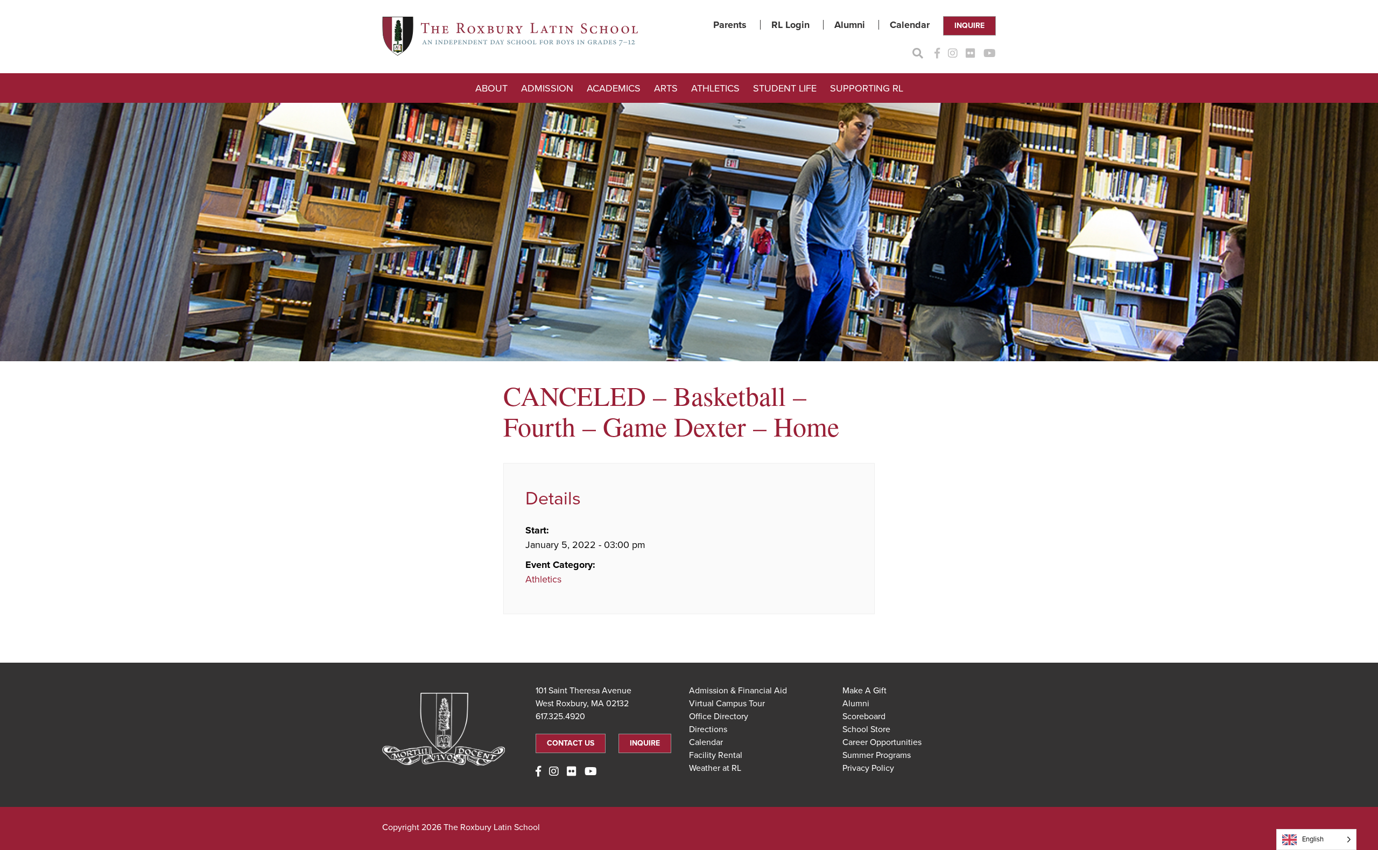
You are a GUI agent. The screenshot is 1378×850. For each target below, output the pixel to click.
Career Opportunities (882, 742)
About (491, 88)
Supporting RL (866, 88)
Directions (708, 729)
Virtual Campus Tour (727, 703)
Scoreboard (863, 716)
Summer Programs (876, 755)
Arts (666, 88)
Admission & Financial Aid (738, 690)
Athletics (715, 88)
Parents (730, 25)
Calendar (910, 25)
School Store (866, 729)
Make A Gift (864, 690)
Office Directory (718, 716)
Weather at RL (715, 768)
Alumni (849, 25)
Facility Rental (715, 755)
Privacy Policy (868, 768)
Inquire (969, 25)
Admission (547, 88)
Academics (614, 88)
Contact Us (570, 743)
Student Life (785, 88)
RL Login (790, 25)
